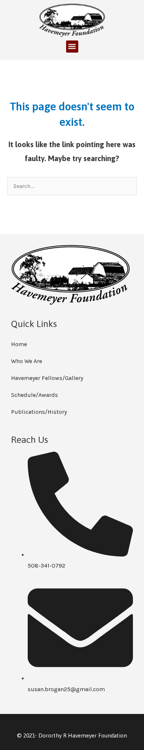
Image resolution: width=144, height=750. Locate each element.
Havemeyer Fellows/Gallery (47, 377)
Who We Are (26, 361)
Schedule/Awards (34, 394)
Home (19, 344)
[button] (72, 46)
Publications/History (39, 411)
